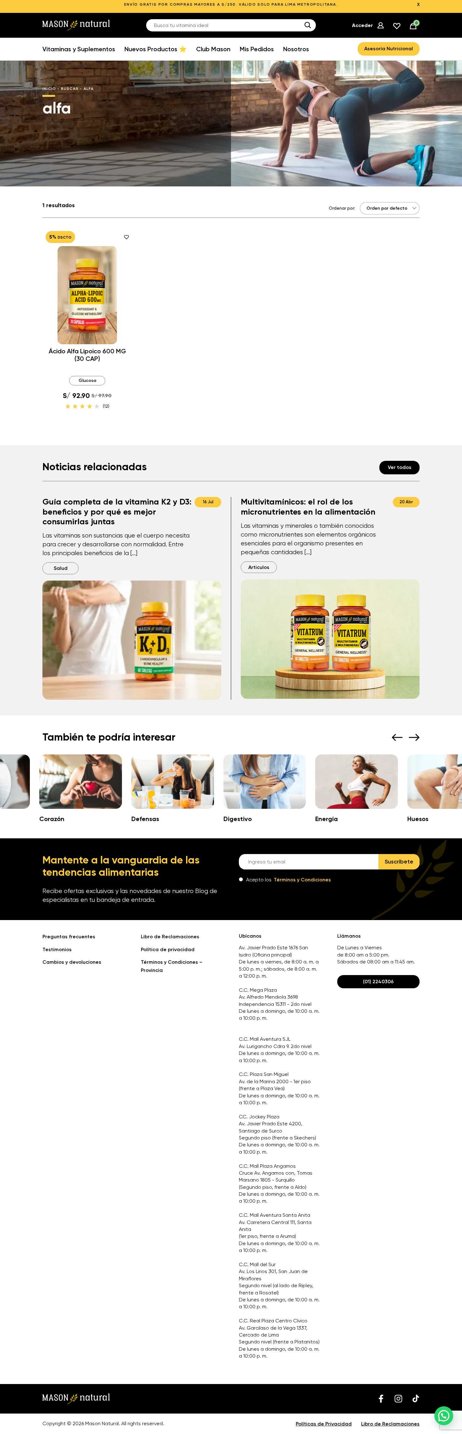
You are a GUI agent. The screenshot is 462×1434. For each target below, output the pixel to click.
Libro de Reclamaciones (170, 937)
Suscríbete (399, 861)
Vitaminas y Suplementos (78, 49)
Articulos (258, 567)
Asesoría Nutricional (388, 49)
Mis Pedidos (257, 49)
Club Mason (213, 49)
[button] (443, 1415)
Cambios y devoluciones (71, 962)
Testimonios (57, 949)
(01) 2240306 (378, 981)
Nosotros (296, 49)
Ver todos (399, 467)
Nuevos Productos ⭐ (155, 49)
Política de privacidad (168, 949)
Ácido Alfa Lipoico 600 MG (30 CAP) (87, 354)
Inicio (49, 88)
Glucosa (87, 380)
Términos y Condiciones (302, 880)
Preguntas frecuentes (68, 937)
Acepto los (288, 880)
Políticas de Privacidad (324, 1424)
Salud (61, 568)
